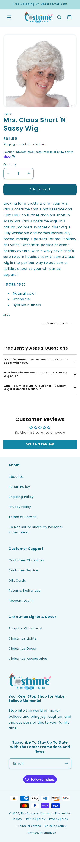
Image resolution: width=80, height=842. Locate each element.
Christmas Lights (22, 638)
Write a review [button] (40, 444)
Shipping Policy (21, 497)
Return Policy (19, 487)
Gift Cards (17, 580)
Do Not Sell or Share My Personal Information (36, 530)
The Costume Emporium (38, 813)
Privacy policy (58, 819)
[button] (9, 17)
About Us (16, 477)
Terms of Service (23, 517)
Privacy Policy (20, 507)
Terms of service (29, 826)
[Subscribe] (66, 763)
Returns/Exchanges (25, 590)
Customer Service (23, 570)
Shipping (9, 144)
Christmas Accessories (28, 658)
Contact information (42, 833)
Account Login (20, 600)
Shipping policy (55, 826)
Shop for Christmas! (25, 628)
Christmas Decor (22, 648)
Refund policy (35, 819)
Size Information (59, 323)
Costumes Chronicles (26, 560)
